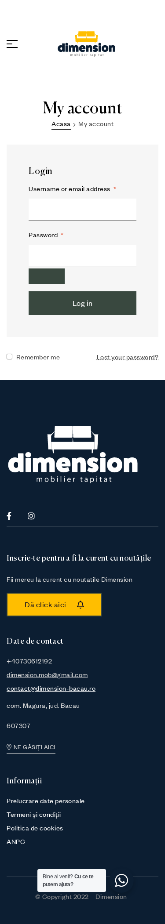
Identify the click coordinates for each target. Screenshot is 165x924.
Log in (83, 303)
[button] (54, 604)
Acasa (61, 123)
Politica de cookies (35, 828)
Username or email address (72, 188)
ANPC (16, 841)
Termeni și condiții (34, 814)
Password (46, 235)
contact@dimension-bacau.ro (51, 688)
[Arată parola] (47, 276)
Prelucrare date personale (46, 800)
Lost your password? (128, 357)
